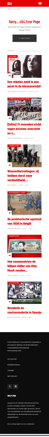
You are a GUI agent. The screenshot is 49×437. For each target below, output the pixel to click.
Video (23, 192)
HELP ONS (11, 396)
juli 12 (23, 275)
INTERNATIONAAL (13, 365)
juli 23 (31, 91)
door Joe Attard (13, 275)
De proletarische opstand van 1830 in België (24, 221)
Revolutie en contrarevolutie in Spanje (24, 310)
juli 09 (24, 317)
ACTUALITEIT (12, 359)
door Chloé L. (12, 185)
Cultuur (12, 56)
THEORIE (10, 370)
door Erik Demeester (14, 138)
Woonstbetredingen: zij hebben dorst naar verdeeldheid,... (23, 176)
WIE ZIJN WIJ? (12, 376)
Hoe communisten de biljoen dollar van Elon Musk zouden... (22, 266)
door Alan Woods (13, 317)
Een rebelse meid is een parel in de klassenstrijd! (24, 84)
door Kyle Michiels (14, 228)
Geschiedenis (14, 192)
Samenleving (14, 146)
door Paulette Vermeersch (17, 91)
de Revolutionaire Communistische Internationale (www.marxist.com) (22, 348)
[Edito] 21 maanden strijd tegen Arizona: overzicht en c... (24, 129)
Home (9, 9)
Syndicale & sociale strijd (19, 99)
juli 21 (25, 228)
